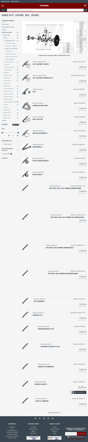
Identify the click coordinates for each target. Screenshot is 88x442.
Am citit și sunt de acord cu (76, 437)
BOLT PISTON (38, 119)
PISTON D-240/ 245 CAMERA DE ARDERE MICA (67, 217)
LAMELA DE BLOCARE (40, 106)
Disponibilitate (7, 141)
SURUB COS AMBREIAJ (46, 367)
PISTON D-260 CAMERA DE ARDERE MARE (63, 274)
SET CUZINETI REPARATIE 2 (43, 78)
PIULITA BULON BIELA (41, 161)
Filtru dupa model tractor (7, 149)
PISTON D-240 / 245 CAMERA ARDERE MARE (65, 188)
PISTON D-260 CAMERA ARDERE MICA (60, 248)
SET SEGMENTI (39, 301)
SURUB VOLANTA (41, 384)
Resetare (16, 124)
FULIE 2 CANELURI (42, 401)
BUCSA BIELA (37, 175)
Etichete (4, 158)
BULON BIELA (37, 147)
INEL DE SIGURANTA (40, 133)
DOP (34, 92)
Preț (3, 129)
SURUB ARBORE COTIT (46, 329)
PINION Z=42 (37, 315)
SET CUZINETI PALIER (41, 64)
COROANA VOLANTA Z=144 (50, 347)
